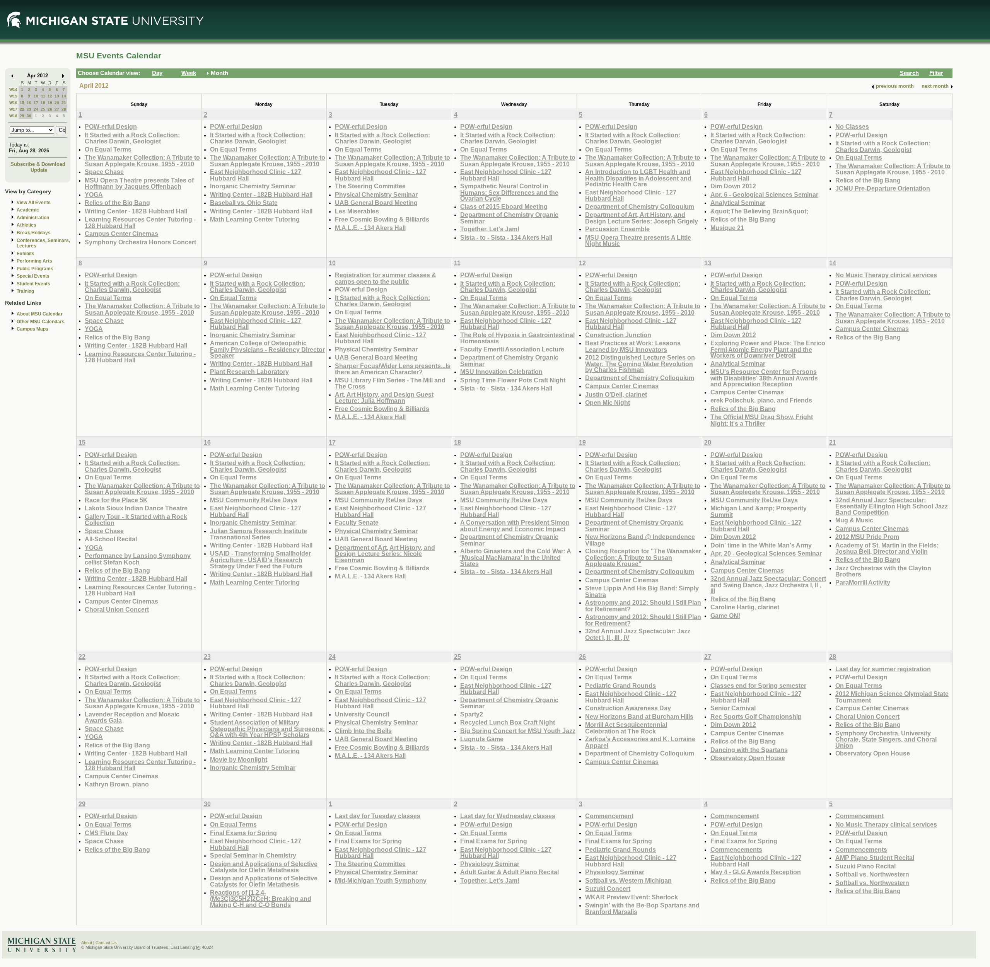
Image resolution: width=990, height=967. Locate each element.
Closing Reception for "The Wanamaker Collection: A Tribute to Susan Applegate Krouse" (643, 557)
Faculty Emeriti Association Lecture (512, 349)
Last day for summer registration (883, 668)
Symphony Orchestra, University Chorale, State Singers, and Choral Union (886, 739)
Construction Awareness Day (628, 707)
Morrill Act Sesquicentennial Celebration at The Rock (626, 728)
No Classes (852, 126)
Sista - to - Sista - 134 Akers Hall (506, 237)
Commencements (736, 849)
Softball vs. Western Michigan (628, 880)
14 (63, 96)
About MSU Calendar (40, 314)
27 (57, 109)
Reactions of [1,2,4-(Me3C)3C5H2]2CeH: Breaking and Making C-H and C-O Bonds (260, 898)
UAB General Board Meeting (376, 202)
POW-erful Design (111, 126)
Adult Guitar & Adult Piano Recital (509, 871)
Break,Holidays (34, 232)
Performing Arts (34, 261)
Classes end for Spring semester (758, 685)
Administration (33, 217)
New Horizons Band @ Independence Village (640, 540)
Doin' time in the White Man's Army (761, 545)
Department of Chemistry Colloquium (639, 206)
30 (29, 116)
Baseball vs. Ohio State (244, 202)
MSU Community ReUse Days (253, 499)
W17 (13, 109)
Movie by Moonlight (238, 759)
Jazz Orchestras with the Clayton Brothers (883, 571)
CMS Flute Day (106, 832)
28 (63, 109)
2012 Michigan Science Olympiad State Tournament (892, 697)
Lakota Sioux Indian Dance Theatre (136, 508)
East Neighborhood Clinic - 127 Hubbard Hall (255, 175)
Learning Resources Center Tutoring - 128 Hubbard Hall (140, 222)
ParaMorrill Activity (862, 582)
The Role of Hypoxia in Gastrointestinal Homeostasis (517, 338)
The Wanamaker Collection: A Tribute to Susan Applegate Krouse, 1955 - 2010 (142, 160)
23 (29, 109)
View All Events (34, 202)
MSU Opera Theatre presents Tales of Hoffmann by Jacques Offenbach (139, 183)
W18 (13, 116)
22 (22, 109)
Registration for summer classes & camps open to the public (385, 278)
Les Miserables (357, 211)
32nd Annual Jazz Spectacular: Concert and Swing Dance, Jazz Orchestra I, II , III (768, 584)
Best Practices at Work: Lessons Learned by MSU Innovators (633, 346)
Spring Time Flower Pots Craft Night (512, 380)
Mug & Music (854, 520)
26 (50, 109)
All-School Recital (111, 539)
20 (57, 103)
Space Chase (104, 171)
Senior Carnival (733, 707)
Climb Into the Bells (363, 730)
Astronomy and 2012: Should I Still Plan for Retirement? (643, 605)
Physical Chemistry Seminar (376, 194)
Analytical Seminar (737, 202)
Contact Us (106, 942)
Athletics (26, 225)
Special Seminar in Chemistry (253, 855)
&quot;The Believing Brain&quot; (759, 211)
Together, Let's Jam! (489, 228)
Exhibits (25, 253)
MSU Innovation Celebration (501, 371)
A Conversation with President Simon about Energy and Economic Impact (515, 525)
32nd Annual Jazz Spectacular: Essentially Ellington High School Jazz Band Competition (891, 506)
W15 (13, 96)
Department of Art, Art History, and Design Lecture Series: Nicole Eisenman (385, 553)
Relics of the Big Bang (117, 202)
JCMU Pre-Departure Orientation (882, 188)
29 (22, 116)
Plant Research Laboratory (249, 371)
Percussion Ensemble (617, 228)
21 (63, 103)
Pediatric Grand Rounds (620, 685)
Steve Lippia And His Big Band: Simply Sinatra (642, 591)
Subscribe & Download (37, 164)
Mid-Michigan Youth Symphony (381, 880)
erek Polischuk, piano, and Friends (761, 400)
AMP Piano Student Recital (874, 857)
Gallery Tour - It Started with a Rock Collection (136, 520)
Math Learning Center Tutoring (255, 219)
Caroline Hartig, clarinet (744, 607)
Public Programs (35, 268)
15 (22, 103)
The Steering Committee (370, 185)
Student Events (33, 284)
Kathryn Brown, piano (117, 784)
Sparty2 (471, 714)
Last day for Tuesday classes (377, 815)
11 (43, 96)
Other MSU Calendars (41, 321)
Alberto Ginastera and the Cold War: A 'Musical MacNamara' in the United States (515, 557)
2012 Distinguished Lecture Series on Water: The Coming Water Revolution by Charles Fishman (640, 363)
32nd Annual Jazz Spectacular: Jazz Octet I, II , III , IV (637, 634)
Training (25, 291)
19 (50, 103)
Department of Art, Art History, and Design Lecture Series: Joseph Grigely (641, 218)
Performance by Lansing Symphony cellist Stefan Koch (138, 559)
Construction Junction (618, 334)
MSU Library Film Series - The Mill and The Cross (390, 383)
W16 (13, 103)
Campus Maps (32, 329)
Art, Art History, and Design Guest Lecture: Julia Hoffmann (384, 397)
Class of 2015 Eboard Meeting (504, 206)
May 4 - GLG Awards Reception (755, 871)
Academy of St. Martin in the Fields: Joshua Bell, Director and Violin (887, 548)
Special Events (33, 276)
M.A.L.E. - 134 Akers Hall (370, 227)
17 (36, 103)
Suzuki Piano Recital (865, 866)
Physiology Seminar (489, 863)
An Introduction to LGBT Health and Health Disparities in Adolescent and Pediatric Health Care (638, 178)
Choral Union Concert (117, 609)
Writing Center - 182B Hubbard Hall (136, 211)
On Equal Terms (108, 149)
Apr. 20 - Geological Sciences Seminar (766, 553)
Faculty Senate (357, 522)
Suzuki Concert (607, 888)
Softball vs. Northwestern (872, 874)
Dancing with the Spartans (749, 749)
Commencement (609, 815)
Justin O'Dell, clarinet (616, 394)
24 (36, 109)
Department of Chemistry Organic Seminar (509, 218)
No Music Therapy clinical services (886, 274)
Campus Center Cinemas (121, 233)
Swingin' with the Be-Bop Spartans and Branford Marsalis (642, 908)
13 (57, 96)
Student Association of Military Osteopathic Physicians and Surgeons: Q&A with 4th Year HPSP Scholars (267, 728)
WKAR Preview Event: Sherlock (631, 897)
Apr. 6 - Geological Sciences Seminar (764, 194)
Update (39, 170)
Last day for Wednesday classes (507, 815)
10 (36, 96)
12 (50, 96)
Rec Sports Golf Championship (756, 716)
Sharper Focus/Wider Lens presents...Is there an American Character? (393, 369)
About (86, 942)
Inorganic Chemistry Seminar (252, 185)
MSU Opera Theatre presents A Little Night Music (638, 240)
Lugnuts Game (482, 738)
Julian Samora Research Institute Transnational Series (258, 534)
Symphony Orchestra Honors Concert (140, 242)
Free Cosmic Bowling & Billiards (382, 219)
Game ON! (725, 615)
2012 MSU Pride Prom (867, 536)
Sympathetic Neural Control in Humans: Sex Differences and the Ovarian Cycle (509, 192)
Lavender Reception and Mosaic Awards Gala (132, 717)
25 (43, 109)
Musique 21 (727, 227)
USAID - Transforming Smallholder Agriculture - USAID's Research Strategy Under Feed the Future (260, 559)
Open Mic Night (607, 402)
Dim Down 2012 (733, 185)
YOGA (94, 194)
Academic (28, 210)
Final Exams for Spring (243, 832)
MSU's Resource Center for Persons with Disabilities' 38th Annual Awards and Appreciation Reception (764, 377)
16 (29, 103)
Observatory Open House (747, 757)
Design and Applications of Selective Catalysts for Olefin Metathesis (263, 867)
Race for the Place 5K (116, 499)
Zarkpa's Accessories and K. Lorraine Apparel (640, 742)
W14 (13, 89)
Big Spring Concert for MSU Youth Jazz (517, 730)
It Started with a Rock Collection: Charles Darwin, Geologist (132, 138)
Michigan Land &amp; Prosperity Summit (758, 511)
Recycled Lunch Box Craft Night (507, 722)
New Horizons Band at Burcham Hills (639, 716)
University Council (362, 714)
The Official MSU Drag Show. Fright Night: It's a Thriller (761, 420)
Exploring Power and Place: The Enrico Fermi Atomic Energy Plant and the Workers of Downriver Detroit (767, 349)
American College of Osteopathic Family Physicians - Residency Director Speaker (267, 349)
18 (43, 103)
